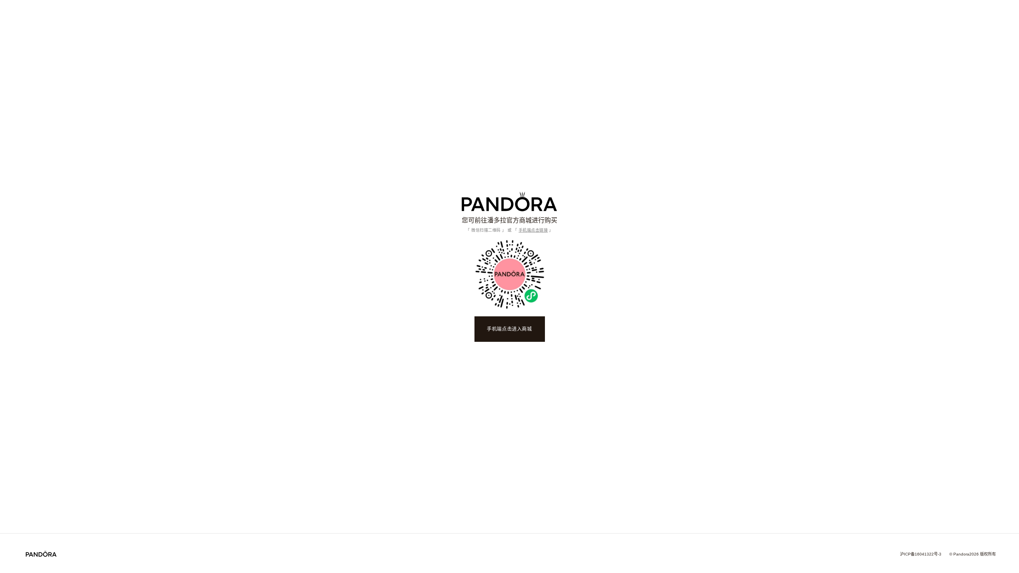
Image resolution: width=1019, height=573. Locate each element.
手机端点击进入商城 (509, 329)
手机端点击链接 (533, 230)
